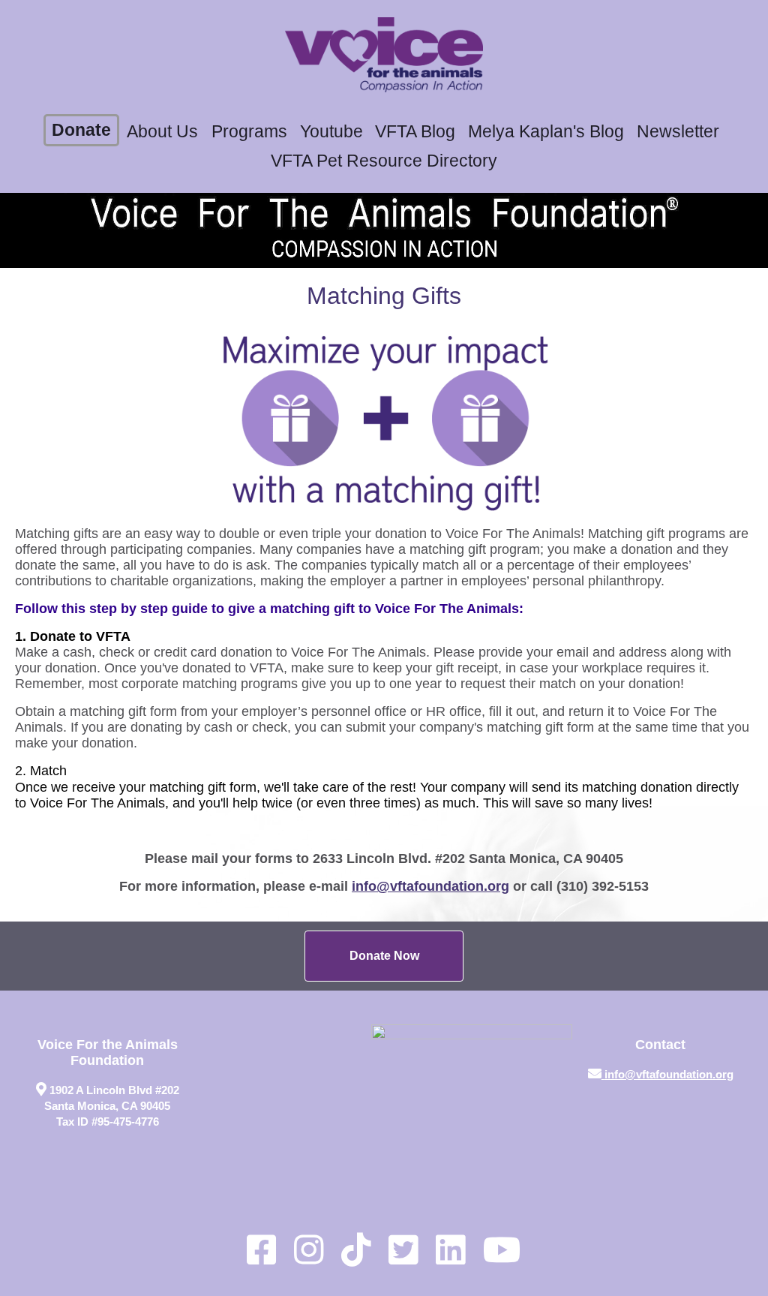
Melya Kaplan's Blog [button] (546, 131)
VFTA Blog (415, 131)
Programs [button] (249, 131)
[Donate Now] (384, 956)
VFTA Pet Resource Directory (384, 161)
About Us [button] (162, 131)
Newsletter (678, 131)
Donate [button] (81, 130)
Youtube (331, 131)
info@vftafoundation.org (430, 886)
